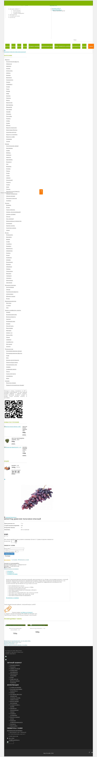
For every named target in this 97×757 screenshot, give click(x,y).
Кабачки (8, 155)
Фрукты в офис (10, 136)
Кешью (8, 323)
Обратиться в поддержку (11, 569)
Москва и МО (56, 8)
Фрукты (7, 46)
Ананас (8, 68)
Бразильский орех (11, 314)
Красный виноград (11, 517)
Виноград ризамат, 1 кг (37, 628)
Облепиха (9, 266)
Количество (7, 541)
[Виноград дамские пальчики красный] (37, 514)
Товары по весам (15, 668)
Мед (7, 358)
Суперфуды (9, 376)
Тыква (8, 184)
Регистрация (16, 10)
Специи (84, 46)
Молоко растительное (12, 360)
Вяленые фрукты (11, 317)
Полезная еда (76, 46)
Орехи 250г (9, 335)
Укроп (8, 230)
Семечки (8, 339)
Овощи (13, 46)
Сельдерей (9, 180)
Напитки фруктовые (12, 362)
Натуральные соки (11, 364)
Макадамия (9, 328)
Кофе (7, 355)
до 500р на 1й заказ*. (27, 612)
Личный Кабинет (15, 665)
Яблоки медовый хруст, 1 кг (25, 449)
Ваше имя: (7, 548)
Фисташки (9, 344)
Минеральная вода (47, 46)
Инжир (8, 91)
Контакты (13, 724)
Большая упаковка (34, 46)
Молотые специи (11, 383)
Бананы (8, 75)
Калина (8, 253)
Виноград (9, 77)
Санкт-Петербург (57, 10)
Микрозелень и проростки (13, 221)
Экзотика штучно (11, 132)
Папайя (8, 111)
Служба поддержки (18, 13)
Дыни (7, 89)
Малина (8, 264)
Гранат (8, 82)
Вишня (8, 239)
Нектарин (9, 109)
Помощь (12, 692)
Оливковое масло (11, 369)
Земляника (9, 250)
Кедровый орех (10, 321)
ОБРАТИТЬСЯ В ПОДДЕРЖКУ (14, 730)
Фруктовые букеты (11, 130)
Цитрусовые (9, 294)
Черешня (8, 275)
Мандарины (9, 105)
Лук (7, 164)
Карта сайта (13, 725)
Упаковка (9, 139)
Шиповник (9, 282)
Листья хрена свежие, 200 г (24, 428)
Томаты (8, 182)
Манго (8, 100)
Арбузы (8, 73)
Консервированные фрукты (14, 353)
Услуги (8, 141)
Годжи (8, 241)
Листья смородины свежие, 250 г (18, 439)
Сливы (8, 121)
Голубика (9, 244)
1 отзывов (14, 559)
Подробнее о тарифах (12, 597)
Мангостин (9, 102)
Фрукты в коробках (11, 134)
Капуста (8, 157)
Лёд (7, 307)
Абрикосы (9, 64)
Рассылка (13, 667)
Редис (8, 173)
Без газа (8, 303)
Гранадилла (9, 80)
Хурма (8, 123)
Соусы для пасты (11, 373)
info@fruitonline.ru (14, 740)
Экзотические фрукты (12, 61)
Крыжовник (9, 262)
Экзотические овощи (12, 146)
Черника (8, 278)
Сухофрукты (9, 342)
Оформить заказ (9, 553)
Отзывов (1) (10, 572)
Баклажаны (9, 148)
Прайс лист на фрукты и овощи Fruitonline (15, 680)
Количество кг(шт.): (9, 552)
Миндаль (8, 330)
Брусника (9, 237)
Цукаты (8, 346)
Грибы (8, 150)
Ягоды (25, 46)
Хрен (7, 187)
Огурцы (8, 168)
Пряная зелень (10, 225)
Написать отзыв (24, 559)
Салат (8, 175)
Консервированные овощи (14, 351)
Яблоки (8, 125)
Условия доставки (12, 574)
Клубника (9, 257)
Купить (24, 435)
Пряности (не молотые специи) (15, 385)
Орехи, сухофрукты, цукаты (62, 46)
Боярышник (9, 234)
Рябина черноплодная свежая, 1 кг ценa (15, 645)
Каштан (8, 319)
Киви (7, 93)
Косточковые (10, 287)
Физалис (8, 273)
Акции (91, 46)
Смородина (9, 271)
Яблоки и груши (10, 296)
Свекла (8, 178)
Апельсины (9, 70)
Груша (8, 86)
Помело (8, 118)
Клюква (8, 260)
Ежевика (8, 246)
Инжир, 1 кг (15, 465)
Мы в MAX (8, 567)
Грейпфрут (9, 84)
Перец (8, 171)
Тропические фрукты (12, 291)
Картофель (9, 159)
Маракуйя (9, 107)
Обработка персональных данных (14, 710)
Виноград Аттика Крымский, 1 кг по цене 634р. (17, 641)
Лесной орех (9, 326)
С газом (8, 305)
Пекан (8, 337)
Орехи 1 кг (9, 332)
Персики (8, 114)
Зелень (19, 46)
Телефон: (6, 550)
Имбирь (8, 152)
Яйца (7, 378)
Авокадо (8, 66)
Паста (8, 371)
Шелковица (9, 280)
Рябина (8, 269)
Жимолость (9, 248)
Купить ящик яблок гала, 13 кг (12, 642)
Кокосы (8, 95)
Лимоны (8, 98)
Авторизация (17, 12)
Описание (10, 571)
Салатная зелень (11, 228)
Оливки (8, 367)
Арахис (8, 312)
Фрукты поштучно (11, 127)
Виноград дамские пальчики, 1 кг (15, 629)
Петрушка (9, 223)
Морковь (8, 166)
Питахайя (9, 116)
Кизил (8, 255)
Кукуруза (9, 162)
